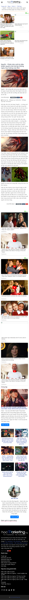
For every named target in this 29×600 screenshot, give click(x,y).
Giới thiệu (3, 566)
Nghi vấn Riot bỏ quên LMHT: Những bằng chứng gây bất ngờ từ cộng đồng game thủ (21, 441)
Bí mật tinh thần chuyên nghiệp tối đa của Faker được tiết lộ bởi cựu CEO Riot (14, 408)
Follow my (14, 517)
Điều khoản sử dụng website (8, 562)
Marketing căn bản (6, 557)
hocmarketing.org (15, 597)
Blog (9, 6)
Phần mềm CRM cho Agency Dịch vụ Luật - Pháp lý (14, 580)
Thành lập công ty (6, 584)
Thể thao (19, 6)
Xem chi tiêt (5, 424)
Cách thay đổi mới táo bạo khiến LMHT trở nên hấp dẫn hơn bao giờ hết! (21, 458)
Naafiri (18, 97)
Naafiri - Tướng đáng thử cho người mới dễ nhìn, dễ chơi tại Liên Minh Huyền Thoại (7, 458)
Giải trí (13, 6)
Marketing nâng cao (6, 559)
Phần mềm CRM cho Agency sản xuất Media (13, 577)
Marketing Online (5, 561)
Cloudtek (3, 582)
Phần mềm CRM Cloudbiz (8, 571)
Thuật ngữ (3, 556)
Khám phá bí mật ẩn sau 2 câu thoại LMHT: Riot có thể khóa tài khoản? (7, 474)
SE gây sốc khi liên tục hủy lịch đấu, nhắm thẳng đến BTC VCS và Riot (21, 474)
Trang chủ (3, 6)
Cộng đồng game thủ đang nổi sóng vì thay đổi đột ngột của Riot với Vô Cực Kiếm (7, 440)
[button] (10, 550)
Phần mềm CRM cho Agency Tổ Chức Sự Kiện (13, 576)
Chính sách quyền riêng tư (8, 564)
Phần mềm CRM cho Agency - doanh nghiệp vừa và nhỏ (14, 574)
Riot (21, 97)
